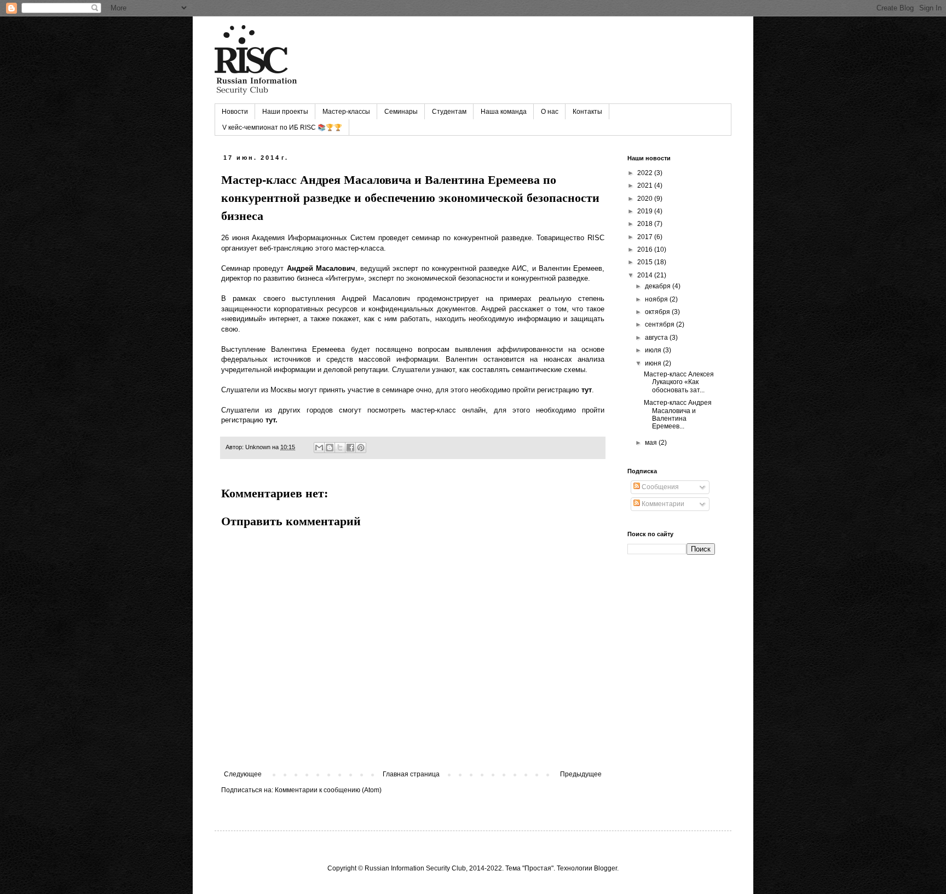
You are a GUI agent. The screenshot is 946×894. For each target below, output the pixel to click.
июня (654, 363)
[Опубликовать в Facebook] (350, 447)
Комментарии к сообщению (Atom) (328, 790)
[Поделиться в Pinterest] (360, 447)
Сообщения (659, 487)
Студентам (449, 111)
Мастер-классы (346, 111)
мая (652, 442)
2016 (645, 249)
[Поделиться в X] (339, 447)
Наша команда (504, 111)
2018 (645, 224)
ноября (657, 299)
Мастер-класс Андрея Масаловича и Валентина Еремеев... (678, 414)
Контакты (587, 111)
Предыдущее (581, 774)
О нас (549, 111)
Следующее (243, 774)
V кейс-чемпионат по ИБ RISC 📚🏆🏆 (282, 127)
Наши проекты (285, 111)
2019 (645, 211)
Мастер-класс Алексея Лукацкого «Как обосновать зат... (679, 382)
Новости (235, 111)
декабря (658, 286)
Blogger (605, 868)
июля (654, 350)
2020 (645, 198)
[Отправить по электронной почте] (319, 447)
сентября (660, 324)
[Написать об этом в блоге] (329, 447)
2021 (645, 185)
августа (657, 337)
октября (658, 312)
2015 (645, 262)
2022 (645, 173)
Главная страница (411, 774)
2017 (645, 237)
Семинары (401, 111)
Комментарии (662, 504)
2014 (645, 275)
